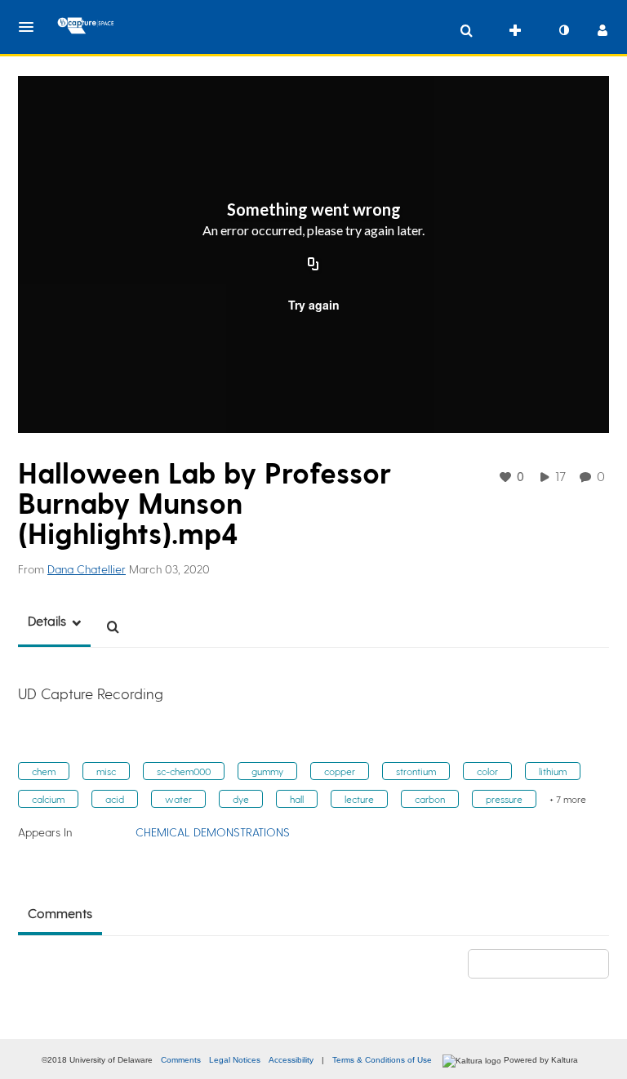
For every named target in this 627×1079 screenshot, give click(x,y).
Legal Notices (234, 1059)
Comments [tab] (60, 913)
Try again (314, 305)
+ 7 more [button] (567, 799)
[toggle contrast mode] (563, 30)
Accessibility (291, 1059)
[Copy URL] (313, 265)
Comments (181, 1059)
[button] (31, 27)
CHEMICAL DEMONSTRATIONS (213, 832)
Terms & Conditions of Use (382, 1059)
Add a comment (545, 963)
